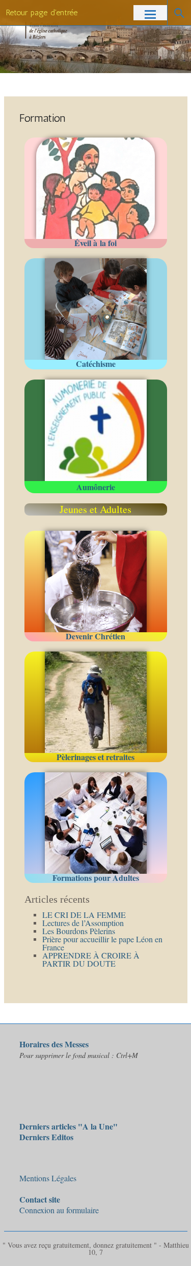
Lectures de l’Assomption (83, 922)
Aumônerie (95, 487)
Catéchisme (96, 363)
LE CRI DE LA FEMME (84, 914)
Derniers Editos (46, 1137)
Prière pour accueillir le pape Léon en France (102, 943)
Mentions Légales (47, 1178)
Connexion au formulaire (59, 1204)
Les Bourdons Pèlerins (78, 931)
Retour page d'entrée (41, 12)
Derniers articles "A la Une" (68, 1126)
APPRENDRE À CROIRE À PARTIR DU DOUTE (91, 959)
